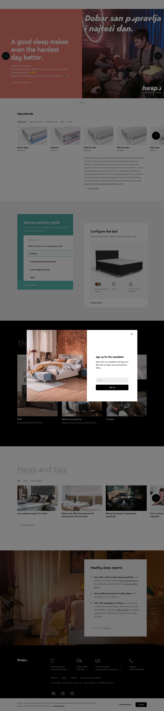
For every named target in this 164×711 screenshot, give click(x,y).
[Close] (131, 323)
